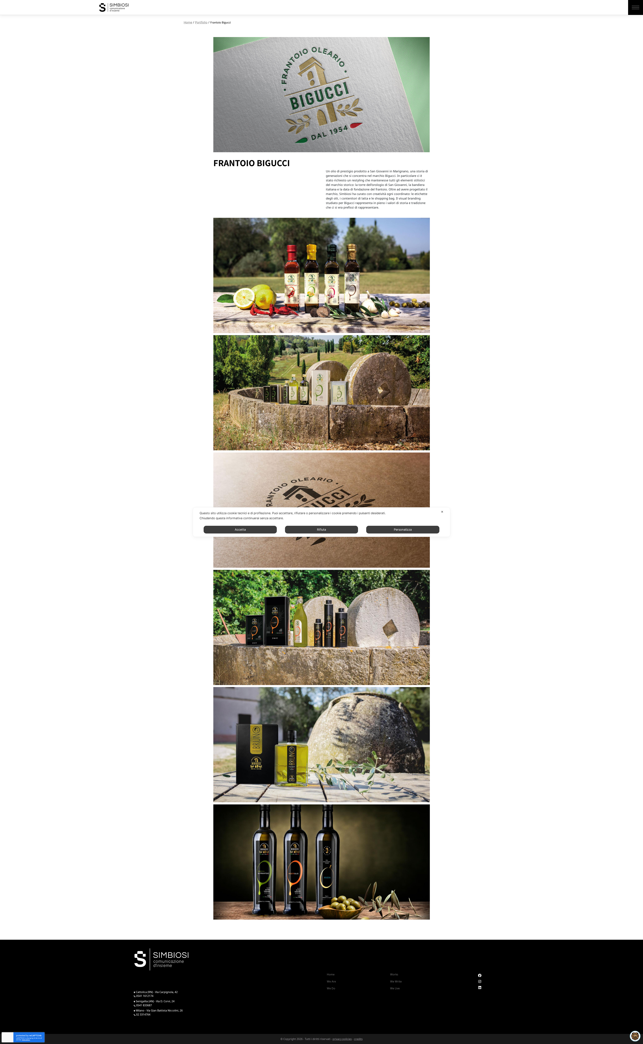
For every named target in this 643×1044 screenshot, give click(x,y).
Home (188, 22)
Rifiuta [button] (321, 529)
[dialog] (321, 522)
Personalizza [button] (403, 529)
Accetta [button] (240, 529)
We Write (396, 981)
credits (358, 1039)
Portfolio (201, 22)
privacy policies (342, 1039)
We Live (395, 988)
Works (394, 974)
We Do (331, 988)
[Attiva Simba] (635, 1036)
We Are (331, 981)
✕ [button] (442, 512)
